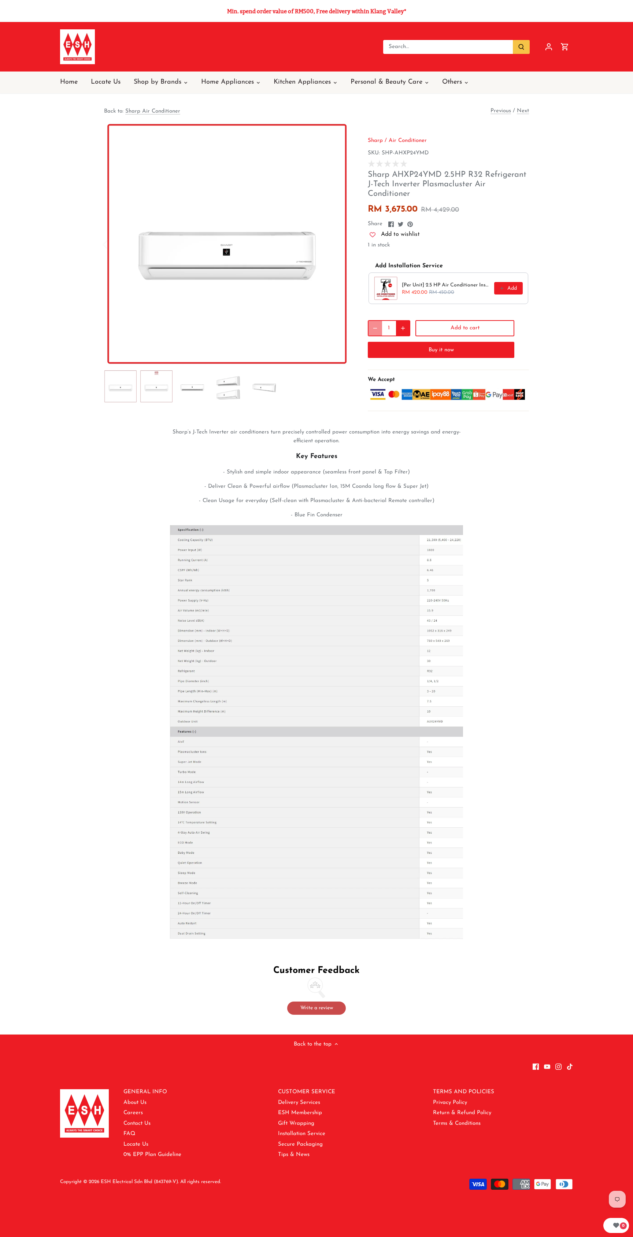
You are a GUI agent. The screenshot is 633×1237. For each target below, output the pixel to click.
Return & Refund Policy (462, 1113)
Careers (133, 1113)
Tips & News (294, 1154)
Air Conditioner (408, 140)
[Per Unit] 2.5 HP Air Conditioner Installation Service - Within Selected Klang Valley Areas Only (446, 285)
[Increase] (403, 328)
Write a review (316, 1008)
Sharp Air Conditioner (152, 111)
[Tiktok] (570, 1067)
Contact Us (137, 1123)
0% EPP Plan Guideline (152, 1154)
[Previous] (115, 243)
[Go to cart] (564, 47)
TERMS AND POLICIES (463, 1092)
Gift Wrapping (296, 1123)
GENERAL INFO (145, 1092)
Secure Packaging (300, 1144)
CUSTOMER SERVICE (306, 1092)
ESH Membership (300, 1113)
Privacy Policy (450, 1102)
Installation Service (301, 1134)
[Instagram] (558, 1067)
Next (523, 111)
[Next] (339, 243)
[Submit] (521, 47)
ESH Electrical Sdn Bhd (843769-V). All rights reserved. (161, 1181)
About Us (135, 1102)
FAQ (129, 1134)
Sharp (375, 140)
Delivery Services (299, 1102)
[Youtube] (547, 1067)
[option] (227, 244)
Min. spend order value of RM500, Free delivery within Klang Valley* (316, 11)
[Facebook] (536, 1067)
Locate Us (135, 1144)
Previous (501, 111)
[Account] (549, 47)
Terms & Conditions (457, 1123)
